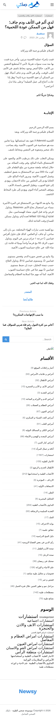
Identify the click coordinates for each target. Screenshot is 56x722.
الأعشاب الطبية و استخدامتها (41, 473)
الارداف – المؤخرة (45, 479)
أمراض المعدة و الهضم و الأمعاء (39, 436)
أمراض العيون (47, 411)
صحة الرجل (48, 554)
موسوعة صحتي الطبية (22, 710)
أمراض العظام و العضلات (42, 405)
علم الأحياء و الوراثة (45, 567)
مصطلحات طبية (46, 592)
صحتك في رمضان (45, 561)
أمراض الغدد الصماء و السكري (40, 417)
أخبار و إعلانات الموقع (44, 367)
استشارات (48, 15)
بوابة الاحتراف (47, 523)
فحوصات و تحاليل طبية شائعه (40, 573)
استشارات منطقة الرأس (34, 651)
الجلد (51, 517)
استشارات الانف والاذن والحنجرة (30, 15)
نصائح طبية (49, 598)
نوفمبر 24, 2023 (37, 37)
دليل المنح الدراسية (45, 536)
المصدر (28, 291)
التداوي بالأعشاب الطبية (43, 504)
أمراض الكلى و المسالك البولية (40, 430)
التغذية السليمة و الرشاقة (42, 511)
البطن (51, 492)
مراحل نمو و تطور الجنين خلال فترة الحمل (34, 585)
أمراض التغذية (47, 392)
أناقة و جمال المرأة (45, 448)
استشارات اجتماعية (40, 620)
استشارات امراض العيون (35, 643)
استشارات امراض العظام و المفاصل (32, 637)
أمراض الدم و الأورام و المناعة (40, 398)
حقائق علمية (48, 529)
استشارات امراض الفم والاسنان (30, 647)
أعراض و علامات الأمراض (42, 373)
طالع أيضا (28, 299)
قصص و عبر (48, 579)
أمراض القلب (47, 423)
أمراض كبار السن (46, 442)
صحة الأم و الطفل (45, 548)
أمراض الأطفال (47, 380)
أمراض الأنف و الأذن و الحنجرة (40, 386)
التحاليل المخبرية (46, 498)
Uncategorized (46, 617)
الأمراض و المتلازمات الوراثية (38, 659)
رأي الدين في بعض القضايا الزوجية (38, 542)
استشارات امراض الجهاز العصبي (42, 632)
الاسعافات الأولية (46, 486)
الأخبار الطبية (48, 461)
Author (41, 34)
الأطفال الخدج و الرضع (43, 467)
